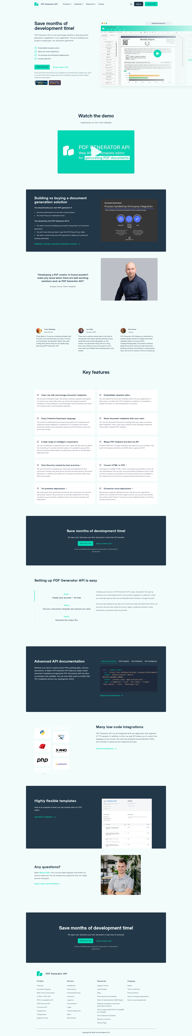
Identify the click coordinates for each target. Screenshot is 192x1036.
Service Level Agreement (136, 1000)
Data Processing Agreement (138, 996)
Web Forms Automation (46, 993)
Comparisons (41, 1014)
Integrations (41, 1011)
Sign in (138, 4)
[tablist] (65, 607)
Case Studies (102, 989)
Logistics (70, 1000)
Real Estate (71, 1018)
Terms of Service (133, 989)
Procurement (72, 1003)
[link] (46, 4)
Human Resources (74, 1011)
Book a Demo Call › (61, 67)
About (129, 985)
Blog (99, 993)
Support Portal (42, 1018)
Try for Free (151, 4)
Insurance (70, 996)
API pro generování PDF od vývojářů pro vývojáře (110, 1011)
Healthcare (71, 985)
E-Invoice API (42, 1007)
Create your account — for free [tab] (66, 596)
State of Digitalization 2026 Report (110, 1000)
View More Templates (43, 817)
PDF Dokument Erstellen (106, 1015)
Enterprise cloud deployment (117, 488)
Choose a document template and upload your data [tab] (66, 607)
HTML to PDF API (43, 996)
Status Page (101, 1023)
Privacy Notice (132, 993)
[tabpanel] (127, 612)
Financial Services (73, 993)
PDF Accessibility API (45, 1000)
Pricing (101, 4)
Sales (69, 1014)
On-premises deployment (53, 488)
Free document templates (107, 996)
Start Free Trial (42, 67)
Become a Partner (104, 1019)
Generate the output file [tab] (66, 618)
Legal (69, 1007)
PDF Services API (43, 1003)
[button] (131, 4)
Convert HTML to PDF (114, 465)
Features (40, 985)
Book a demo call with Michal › (47, 884)
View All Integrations (105, 748)
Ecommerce (71, 989)
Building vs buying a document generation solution (55, 244)
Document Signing (44, 989)
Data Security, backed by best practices (60, 465)
